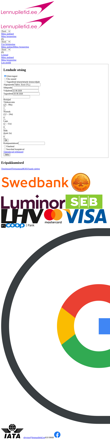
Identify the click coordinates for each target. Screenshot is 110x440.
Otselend (10, 146)
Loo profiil (6, 62)
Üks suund (11, 79)
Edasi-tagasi (11, 76)
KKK (25, 169)
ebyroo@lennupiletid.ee (34, 437)
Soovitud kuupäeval (15, 149)
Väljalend (7, 90)
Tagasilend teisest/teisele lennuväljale (23, 82)
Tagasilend (8, 93)
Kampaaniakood (10, 143)
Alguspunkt (8, 84)
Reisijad (7, 99)
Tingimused (6, 169)
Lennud (4, 55)
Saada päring (34, 169)
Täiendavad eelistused (13, 152)
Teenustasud (17, 169)
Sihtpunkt (7, 87)
